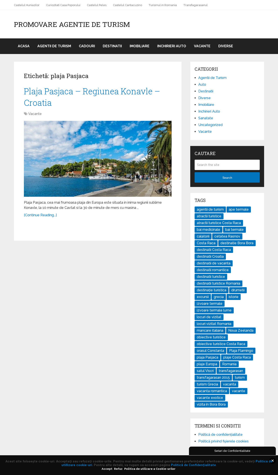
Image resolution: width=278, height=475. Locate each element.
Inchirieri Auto (171, 46)
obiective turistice (211, 337)
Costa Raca (206, 243)
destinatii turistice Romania (218, 283)
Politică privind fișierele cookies (223, 441)
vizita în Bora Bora (211, 404)
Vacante (202, 46)
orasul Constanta (210, 351)
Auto (202, 84)
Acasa (24, 46)
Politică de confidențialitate (220, 434)
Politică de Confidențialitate (193, 465)
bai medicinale (208, 230)
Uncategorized (210, 125)
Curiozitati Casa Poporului (63, 5)
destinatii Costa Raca (214, 250)
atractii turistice (209, 216)
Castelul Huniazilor (27, 5)
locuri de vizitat (209, 317)
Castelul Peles (96, 5)
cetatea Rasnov (227, 236)
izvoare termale (209, 303)
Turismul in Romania (163, 5)
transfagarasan (231, 371)
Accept (107, 468)
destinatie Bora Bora (236, 243)
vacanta (229, 384)
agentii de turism (210, 209)
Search (227, 177)
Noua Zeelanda (240, 330)
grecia (219, 297)
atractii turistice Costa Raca (219, 223)
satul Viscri (205, 371)
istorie (233, 297)
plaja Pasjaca (207, 357)
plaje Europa (207, 364)
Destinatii (112, 46)
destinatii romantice (213, 270)
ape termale (239, 209)
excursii (203, 297)
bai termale (234, 230)
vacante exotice (210, 398)
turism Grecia (207, 384)
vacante (238, 391)
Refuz (118, 468)
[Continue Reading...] (40, 215)
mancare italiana (210, 330)
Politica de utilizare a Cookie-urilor (149, 468)
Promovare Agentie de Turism (72, 24)
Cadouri (87, 46)
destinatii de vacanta (213, 263)
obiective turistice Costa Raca (221, 344)
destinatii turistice (211, 277)
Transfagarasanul (195, 5)
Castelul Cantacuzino (127, 5)
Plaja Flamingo (241, 351)
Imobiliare (139, 46)
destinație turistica (211, 290)
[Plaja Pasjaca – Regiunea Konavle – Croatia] (98, 159)
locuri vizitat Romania (214, 324)
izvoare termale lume (214, 310)
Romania (229, 364)
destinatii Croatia (210, 256)
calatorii (203, 236)
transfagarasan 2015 (213, 377)
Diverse (225, 46)
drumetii (238, 290)
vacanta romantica (212, 391)
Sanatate (205, 118)
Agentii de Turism (54, 46)
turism (240, 377)
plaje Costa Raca (237, 357)
